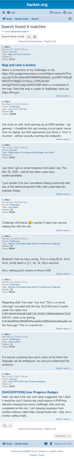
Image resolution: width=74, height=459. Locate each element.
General (13, 52)
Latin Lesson (14, 342)
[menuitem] (11, 12)
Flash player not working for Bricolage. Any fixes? (31, 152)
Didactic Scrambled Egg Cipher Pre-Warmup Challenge (34, 243)
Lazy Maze (13, 207)
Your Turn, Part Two (17, 109)
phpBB (26, 451)
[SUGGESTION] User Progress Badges (26, 381)
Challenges (14, 106)
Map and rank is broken (19, 54)
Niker (7, 47)
